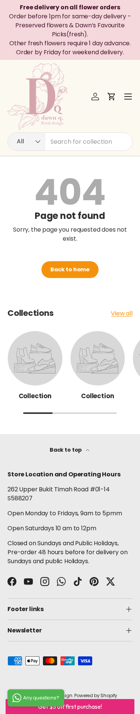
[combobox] (70, 141)
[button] (111, 96)
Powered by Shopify (95, 695)
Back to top (66, 450)
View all (122, 313)
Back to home (70, 269)
